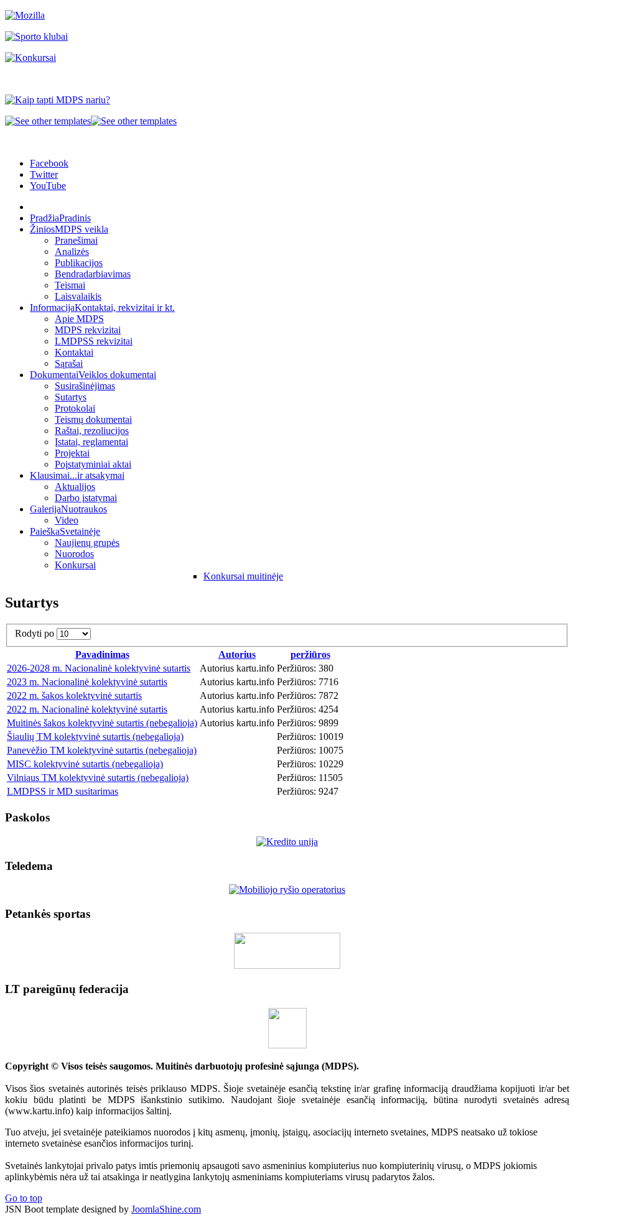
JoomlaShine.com (166, 1209)
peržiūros (310, 654)
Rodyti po (36, 633)
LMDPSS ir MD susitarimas (62, 791)
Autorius (237, 654)
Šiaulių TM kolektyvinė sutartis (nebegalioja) (95, 736)
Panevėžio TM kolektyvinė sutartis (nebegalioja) (102, 750)
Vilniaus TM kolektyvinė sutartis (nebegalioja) (97, 777)
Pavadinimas (102, 654)
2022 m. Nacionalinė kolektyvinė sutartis (87, 709)
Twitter (44, 174)
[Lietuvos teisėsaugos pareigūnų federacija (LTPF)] (287, 1045)
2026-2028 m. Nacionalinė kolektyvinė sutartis (98, 668)
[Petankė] (287, 965)
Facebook (49, 163)
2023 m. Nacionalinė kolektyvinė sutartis (87, 682)
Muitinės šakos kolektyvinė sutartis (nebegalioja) (102, 723)
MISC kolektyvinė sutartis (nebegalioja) (85, 764)
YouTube (48, 185)
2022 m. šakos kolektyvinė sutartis (74, 695)
